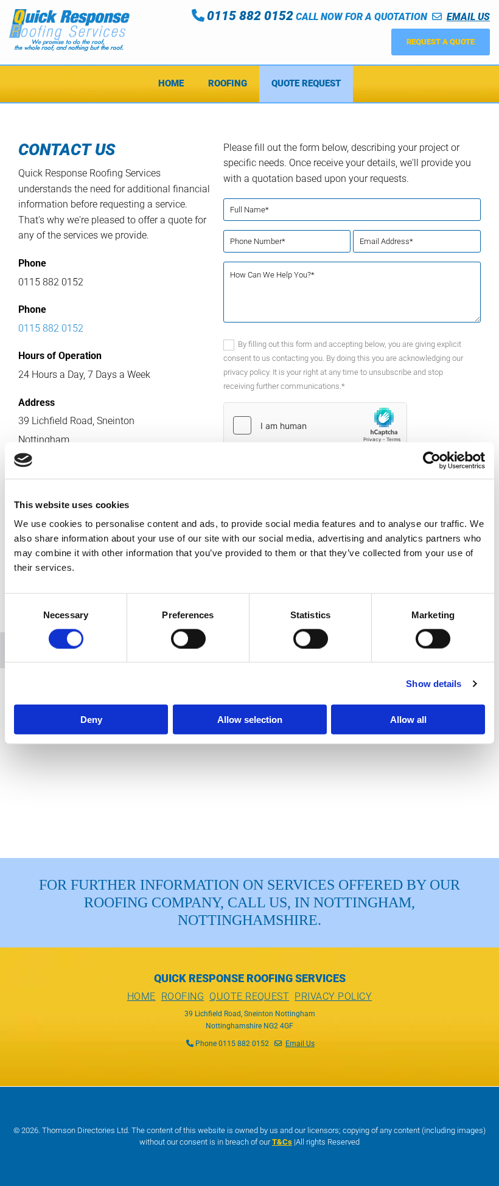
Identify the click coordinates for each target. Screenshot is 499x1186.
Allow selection (249, 719)
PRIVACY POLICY (333, 996)
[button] (440, 42)
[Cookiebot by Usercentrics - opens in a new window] (432, 460)
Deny (91, 719)
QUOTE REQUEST (249, 996)
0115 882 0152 (50, 328)
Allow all (408, 719)
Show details (433, 683)
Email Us (300, 1043)
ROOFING (182, 996)
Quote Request (306, 83)
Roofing (227, 83)
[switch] (188, 638)
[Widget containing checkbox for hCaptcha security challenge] (315, 425)
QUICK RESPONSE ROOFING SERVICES (250, 978)
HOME (141, 996)
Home (171, 83)
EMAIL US (468, 17)
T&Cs (282, 1141)
